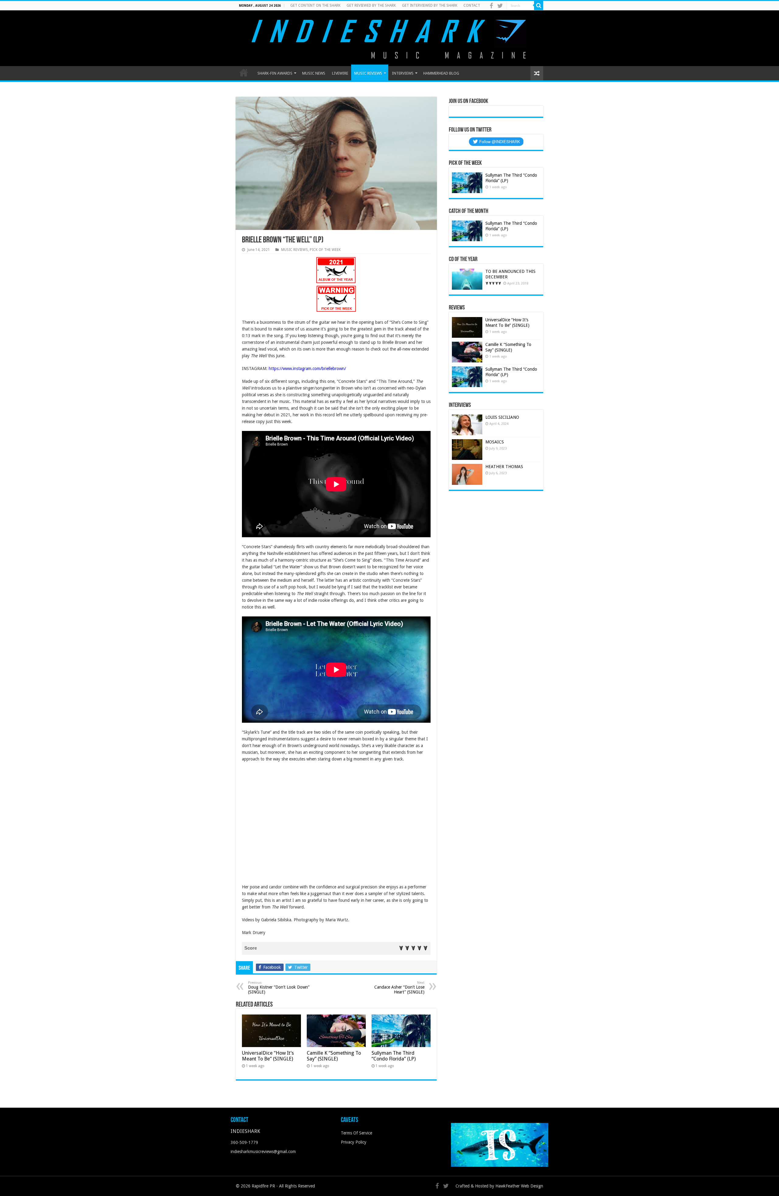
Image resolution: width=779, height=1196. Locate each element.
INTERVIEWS (403, 73)
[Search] (538, 5)
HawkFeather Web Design (519, 1186)
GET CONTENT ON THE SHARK (315, 5)
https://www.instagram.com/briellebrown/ (307, 368)
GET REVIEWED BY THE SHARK (371, 5)
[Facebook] (491, 5)
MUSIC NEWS (313, 73)
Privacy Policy (353, 1142)
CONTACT (471, 5)
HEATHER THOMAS (504, 466)
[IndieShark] (389, 37)
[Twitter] (500, 5)
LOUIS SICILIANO (502, 417)
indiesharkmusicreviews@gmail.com (263, 1151)
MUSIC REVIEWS (368, 73)
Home (244, 72)
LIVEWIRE (340, 73)
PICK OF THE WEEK (325, 250)
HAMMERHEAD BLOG (441, 73)
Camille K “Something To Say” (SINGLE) (334, 1056)
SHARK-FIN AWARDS (274, 73)
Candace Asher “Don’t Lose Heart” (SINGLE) (399, 987)
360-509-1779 (244, 1142)
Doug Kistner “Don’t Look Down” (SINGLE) (278, 987)
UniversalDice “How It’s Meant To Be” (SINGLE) (268, 1056)
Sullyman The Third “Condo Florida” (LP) (394, 1056)
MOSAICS (494, 441)
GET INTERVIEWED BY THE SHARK (429, 5)
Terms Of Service (356, 1133)
